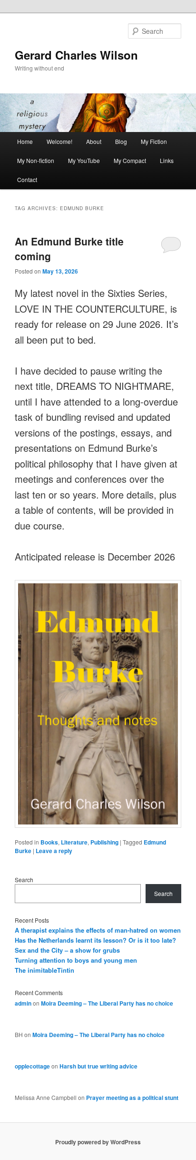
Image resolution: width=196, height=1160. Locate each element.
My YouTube (84, 160)
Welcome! (59, 141)
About (93, 141)
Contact (27, 179)
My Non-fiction (35, 160)
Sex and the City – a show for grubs (67, 950)
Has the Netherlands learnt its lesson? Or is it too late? (95, 940)
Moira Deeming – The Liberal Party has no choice (107, 1003)
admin (23, 1003)
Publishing (104, 842)
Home (25, 141)
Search (24, 879)
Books (49, 842)
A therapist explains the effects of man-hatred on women (98, 930)
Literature (74, 842)
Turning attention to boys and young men (76, 960)
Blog (121, 141)
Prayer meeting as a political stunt (132, 1097)
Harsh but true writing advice (98, 1066)
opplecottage (32, 1066)
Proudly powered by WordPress (98, 1142)
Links (167, 160)
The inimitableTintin (44, 970)
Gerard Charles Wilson (76, 55)
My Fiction (154, 141)
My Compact (130, 160)
